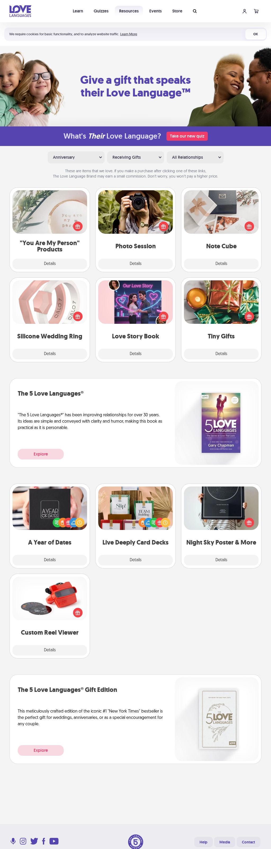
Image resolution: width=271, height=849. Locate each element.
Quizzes (101, 11)
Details (50, 264)
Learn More (128, 34)
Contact (248, 842)
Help (203, 842)
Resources (129, 11)
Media (224, 842)
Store (177, 11)
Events (155, 11)
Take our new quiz (187, 136)
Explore (41, 454)
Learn (78, 11)
